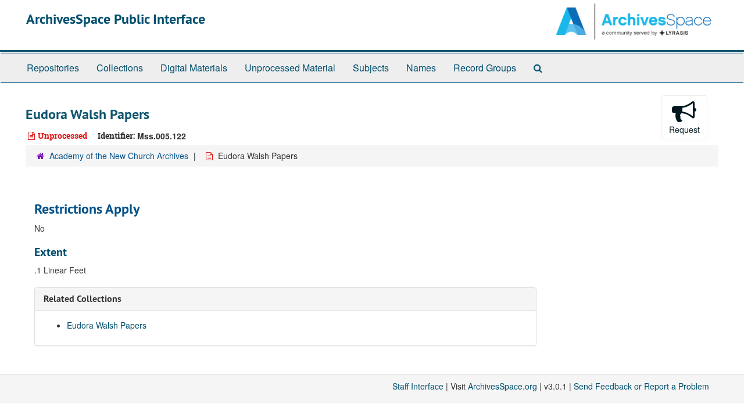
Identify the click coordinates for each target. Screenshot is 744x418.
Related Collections (82, 299)
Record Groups (484, 67)
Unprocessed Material (290, 67)
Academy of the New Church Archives (118, 155)
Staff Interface (417, 386)
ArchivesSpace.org (502, 386)
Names (421, 67)
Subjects (371, 67)
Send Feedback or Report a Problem (641, 386)
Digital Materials (193, 67)
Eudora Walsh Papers (106, 325)
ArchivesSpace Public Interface (115, 19)
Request (684, 129)
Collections (119, 67)
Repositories (53, 67)
